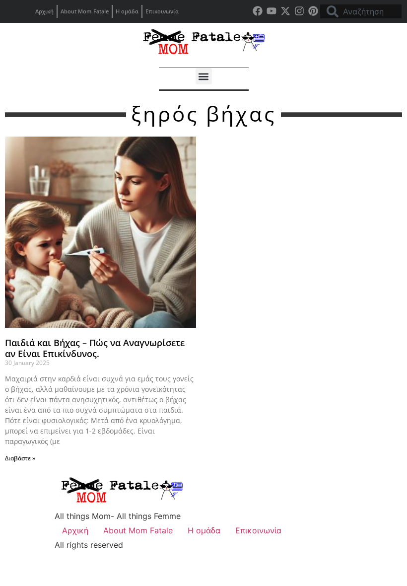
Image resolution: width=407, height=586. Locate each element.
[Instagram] (299, 11)
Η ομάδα (127, 11)
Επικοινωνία (162, 11)
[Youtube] (271, 11)
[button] (204, 76)
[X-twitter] (285, 11)
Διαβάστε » (20, 458)
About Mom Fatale (85, 11)
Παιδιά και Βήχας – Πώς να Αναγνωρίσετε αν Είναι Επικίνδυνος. (95, 348)
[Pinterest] (313, 11)
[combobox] (361, 11)
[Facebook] (258, 11)
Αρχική (44, 11)
